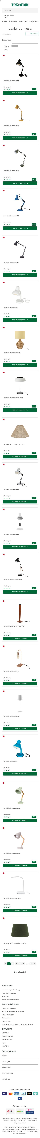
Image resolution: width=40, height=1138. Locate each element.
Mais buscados (7, 1073)
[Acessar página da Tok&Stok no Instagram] (17, 976)
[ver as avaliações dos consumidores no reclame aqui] (20, 1111)
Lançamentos (34, 21)
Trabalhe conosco (7, 1036)
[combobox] (25, 41)
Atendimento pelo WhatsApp (11, 990)
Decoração (6, 1061)
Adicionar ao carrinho (20, 93)
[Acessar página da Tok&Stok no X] (28, 976)
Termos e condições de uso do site (13, 1011)
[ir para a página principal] (20, 4)
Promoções (23, 21)
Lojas (3, 1043)
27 (31, 964)
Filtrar (33, 34)
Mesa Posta (6, 1067)
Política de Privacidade (9, 1008)
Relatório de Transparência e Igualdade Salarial (17, 1024)
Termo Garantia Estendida (10, 999)
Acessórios (13, 21)
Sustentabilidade (7, 1039)
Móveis (4, 21)
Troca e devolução (8, 1014)
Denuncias (5, 996)
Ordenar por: (6, 40)
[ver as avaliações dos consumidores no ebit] (10, 1111)
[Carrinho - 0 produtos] (37, 4)
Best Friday (5, 1046)
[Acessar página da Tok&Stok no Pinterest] (23, 976)
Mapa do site (6, 1021)
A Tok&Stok (5, 1033)
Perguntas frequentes (9, 993)
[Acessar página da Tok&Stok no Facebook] (11, 976)
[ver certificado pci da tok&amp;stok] (30, 1111)
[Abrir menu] (7, 4)
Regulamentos (6, 1018)
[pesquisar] (36, 10)
